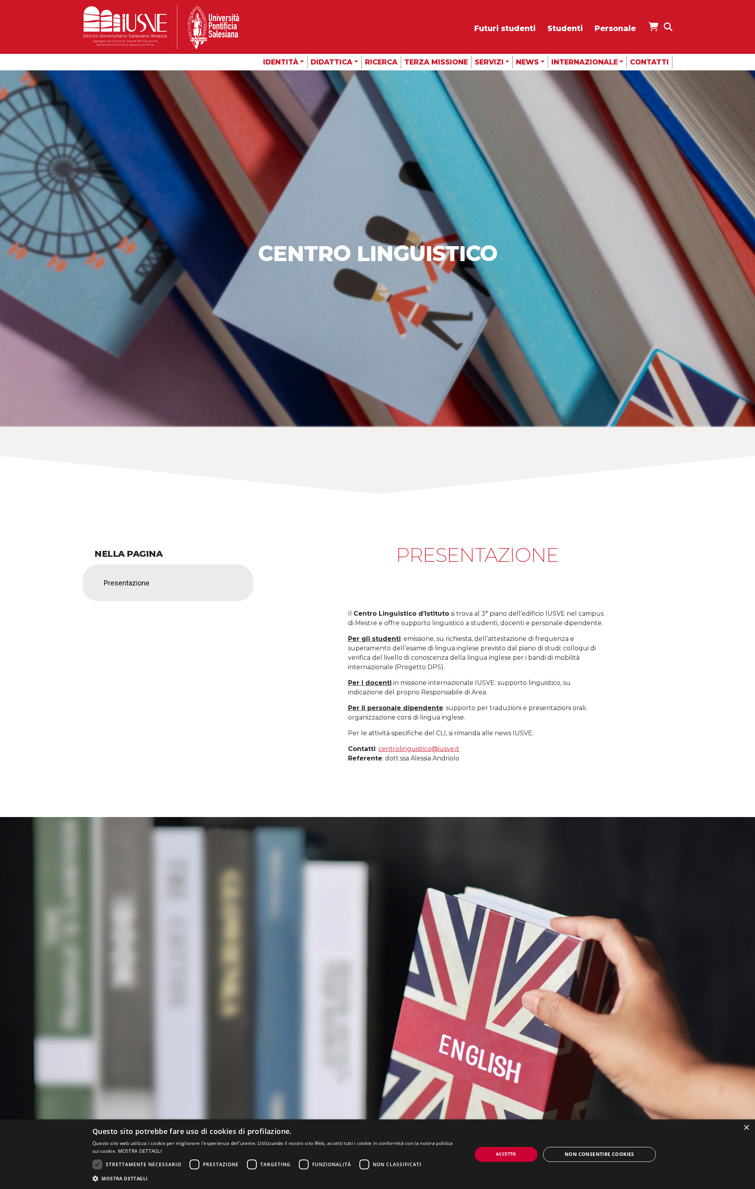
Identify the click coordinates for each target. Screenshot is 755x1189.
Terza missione (436, 62)
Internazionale (584, 62)
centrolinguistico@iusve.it (418, 749)
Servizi (489, 62)
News (527, 62)
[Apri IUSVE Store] (653, 26)
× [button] (746, 1128)
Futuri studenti (505, 28)
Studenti (565, 28)
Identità (280, 62)
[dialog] (377, 1154)
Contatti (649, 62)
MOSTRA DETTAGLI (140, 1151)
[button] (276, 1178)
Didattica (331, 62)
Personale (615, 28)
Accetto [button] (506, 1154)
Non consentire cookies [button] (599, 1154)
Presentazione (126, 583)
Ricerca (381, 62)
